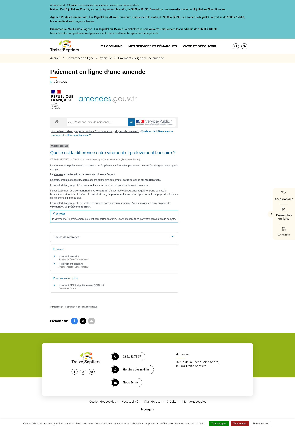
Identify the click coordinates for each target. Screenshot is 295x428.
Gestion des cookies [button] (102, 401)
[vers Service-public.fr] (154, 122)
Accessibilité (130, 401)
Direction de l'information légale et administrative (74, 307)
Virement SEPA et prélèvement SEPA (80, 285)
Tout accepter (218, 423)
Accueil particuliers (62, 131)
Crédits (171, 401)
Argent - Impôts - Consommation (94, 131)
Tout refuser (239, 423)
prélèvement (60, 179)
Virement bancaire (69, 256)
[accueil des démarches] (56, 121)
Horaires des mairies (136, 369)
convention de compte (163, 218)
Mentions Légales (194, 401)
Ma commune (111, 46)
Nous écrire (130, 382)
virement (58, 174)
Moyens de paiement (127, 131)
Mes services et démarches (152, 46)
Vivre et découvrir (199, 46)
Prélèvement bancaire (71, 263)
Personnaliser (261, 423)
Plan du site (152, 401)
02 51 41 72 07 (132, 356)
